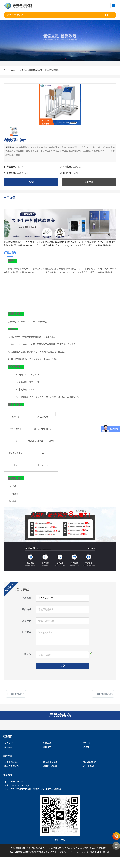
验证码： (29, 654)
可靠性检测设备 (35, 70)
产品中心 (21, 70)
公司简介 (8, 743)
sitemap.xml (81, 852)
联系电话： (28, 621)
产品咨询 (30, 182)
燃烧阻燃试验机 (11, 762)
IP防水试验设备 (89, 762)
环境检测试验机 (50, 762)
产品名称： (28, 598)
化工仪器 (106, 852)
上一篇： (16, 694)
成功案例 (8, 746)
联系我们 (89, 182)
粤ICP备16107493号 (68, 852)
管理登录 (90, 852)
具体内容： (28, 632)
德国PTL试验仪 (50, 766)
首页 (13, 70)
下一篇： (103, 694)
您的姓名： (28, 609)
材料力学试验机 (11, 766)
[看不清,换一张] (96, 654)
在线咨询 (47, 746)
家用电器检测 (88, 766)
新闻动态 (47, 743)
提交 (62, 665)
